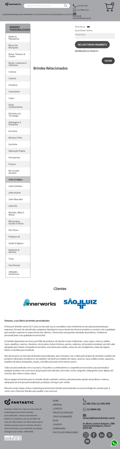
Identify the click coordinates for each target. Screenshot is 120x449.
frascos (12, 164)
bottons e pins (15, 137)
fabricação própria (16, 151)
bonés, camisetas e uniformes (17, 64)
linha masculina (15, 199)
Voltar (108, 60)
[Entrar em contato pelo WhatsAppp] (114, 446)
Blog (63, 14)
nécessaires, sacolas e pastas (16, 222)
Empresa (10, 14)
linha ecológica (15, 179)
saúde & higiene (15, 243)
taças (11, 258)
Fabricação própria (22, 14)
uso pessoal (14, 265)
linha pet (12, 205)
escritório (12, 131)
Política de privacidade (65, 432)
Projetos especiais (37, 14)
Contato (69, 14)
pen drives (13, 230)
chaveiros (13, 85)
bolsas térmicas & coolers (16, 55)
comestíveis (14, 91)
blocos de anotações (13, 46)
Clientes (57, 408)
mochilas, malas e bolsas (16, 213)
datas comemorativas (15, 105)
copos (11, 98)
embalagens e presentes (14, 123)
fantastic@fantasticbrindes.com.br (99, 418)
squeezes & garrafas (13, 250)
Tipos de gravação (53, 14)
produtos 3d (14, 236)
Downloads (59, 428)
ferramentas (14, 157)
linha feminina (15, 186)
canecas (12, 71)
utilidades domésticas (13, 272)
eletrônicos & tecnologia (14, 114)
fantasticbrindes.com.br (82, 17)
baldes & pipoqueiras (13, 37)
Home (4, 14)
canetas (12, 78)
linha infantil (14, 192)
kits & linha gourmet (13, 171)
